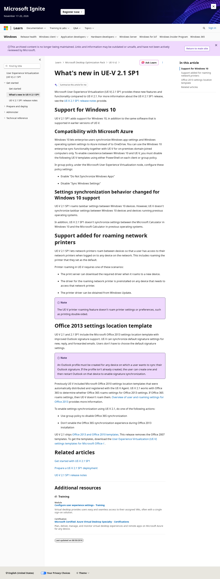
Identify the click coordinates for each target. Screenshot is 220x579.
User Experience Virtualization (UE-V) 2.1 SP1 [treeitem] (22, 75)
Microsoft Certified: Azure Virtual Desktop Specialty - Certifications (92, 521)
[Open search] (204, 28)
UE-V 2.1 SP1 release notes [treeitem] (23, 100)
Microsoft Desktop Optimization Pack (85, 62)
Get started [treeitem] (15, 88)
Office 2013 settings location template (196, 81)
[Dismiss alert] (213, 6)
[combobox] (22, 66)
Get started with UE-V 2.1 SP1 (72, 461)
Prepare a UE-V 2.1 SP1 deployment (76, 468)
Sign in (212, 27)
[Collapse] (40, 59)
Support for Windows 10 (194, 68)
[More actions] (162, 62)
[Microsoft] (6, 28)
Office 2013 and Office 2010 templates (95, 434)
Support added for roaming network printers (196, 74)
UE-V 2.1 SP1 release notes (80, 101)
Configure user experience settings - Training (80, 505)
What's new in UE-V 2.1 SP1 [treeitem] (24, 94)
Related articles (189, 87)
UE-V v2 (113, 62)
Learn (58, 62)
